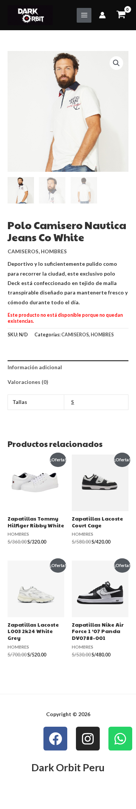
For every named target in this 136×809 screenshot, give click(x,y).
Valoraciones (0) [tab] (28, 382)
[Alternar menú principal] (84, 15)
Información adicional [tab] (35, 367)
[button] (116, 63)
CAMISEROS (23, 251)
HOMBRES (54, 251)
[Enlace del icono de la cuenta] (102, 15)
